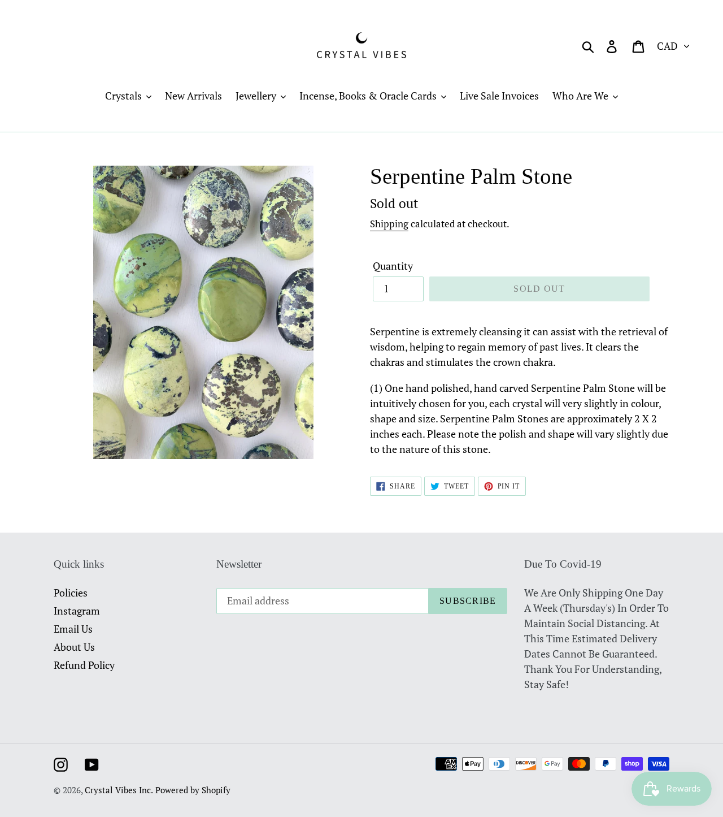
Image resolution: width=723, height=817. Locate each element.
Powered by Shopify (192, 790)
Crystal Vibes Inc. (119, 790)
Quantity (393, 266)
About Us (74, 647)
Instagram (77, 610)
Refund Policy (84, 665)
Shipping (389, 223)
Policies (71, 592)
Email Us (73, 629)
